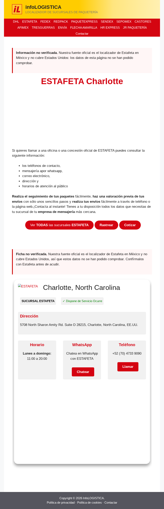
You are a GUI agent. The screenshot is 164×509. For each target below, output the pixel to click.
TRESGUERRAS (43, 27)
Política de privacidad (61, 502)
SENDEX (107, 21)
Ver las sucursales (59, 225)
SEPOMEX (123, 21)
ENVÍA (62, 27)
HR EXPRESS (110, 27)
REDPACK (61, 21)
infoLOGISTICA (43, 7)
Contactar (82, 33)
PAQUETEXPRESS (84, 21)
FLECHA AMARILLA (83, 27)
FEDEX (45, 21)
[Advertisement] (82, 118)
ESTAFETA (29, 21)
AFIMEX (23, 27)
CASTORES (143, 21)
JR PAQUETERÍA (135, 27)
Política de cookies (89, 502)
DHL (16, 21)
